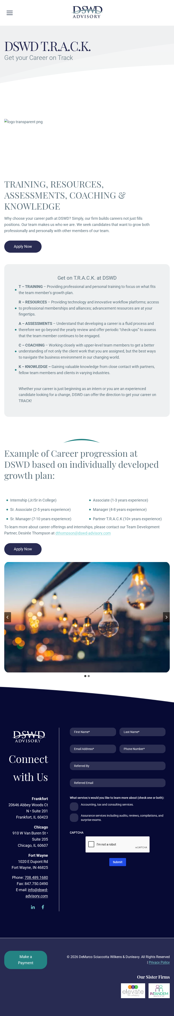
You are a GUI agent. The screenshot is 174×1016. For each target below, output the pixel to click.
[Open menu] (9, 13)
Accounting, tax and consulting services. (107, 804)
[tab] (85, 676)
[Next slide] (166, 617)
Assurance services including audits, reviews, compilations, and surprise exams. (122, 818)
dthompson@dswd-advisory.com (83, 533)
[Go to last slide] (7, 617)
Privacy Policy (159, 962)
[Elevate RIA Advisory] (133, 990)
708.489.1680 (36, 877)
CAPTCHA (76, 832)
